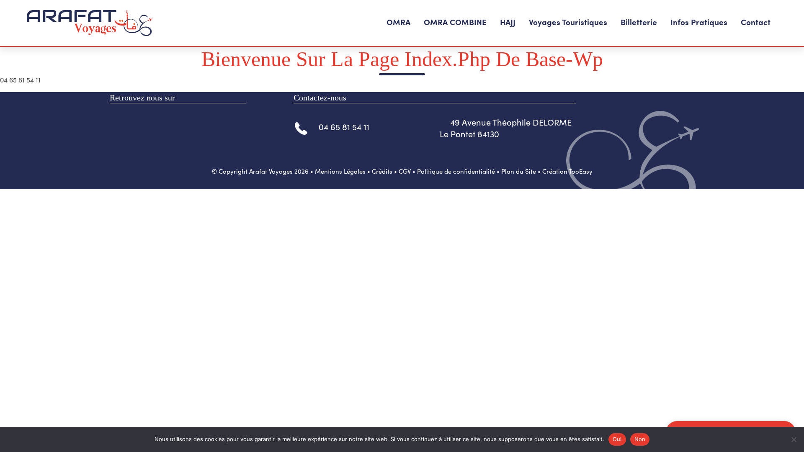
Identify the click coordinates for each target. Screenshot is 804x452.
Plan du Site (518, 171)
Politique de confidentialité (456, 171)
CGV (405, 171)
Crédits (382, 171)
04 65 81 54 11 (344, 126)
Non (640, 439)
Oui (617, 439)
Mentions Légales (340, 171)
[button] (398, 23)
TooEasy (581, 171)
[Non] (793, 439)
